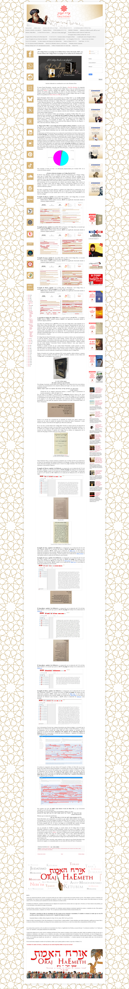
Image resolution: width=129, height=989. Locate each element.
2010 (29, 364)
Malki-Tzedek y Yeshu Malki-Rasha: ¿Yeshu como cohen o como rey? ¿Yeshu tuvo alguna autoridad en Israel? (96, 448)
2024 (29, 298)
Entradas (92, 51)
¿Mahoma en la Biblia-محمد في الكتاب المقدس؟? (90, 30)
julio (29, 307)
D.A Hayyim (43, 848)
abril (30, 338)
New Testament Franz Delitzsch (73, 848)
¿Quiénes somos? (37, 27)
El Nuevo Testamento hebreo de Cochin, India (61, 45)
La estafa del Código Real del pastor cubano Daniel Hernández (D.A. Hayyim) (98, 483)
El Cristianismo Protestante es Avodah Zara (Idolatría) (98, 494)
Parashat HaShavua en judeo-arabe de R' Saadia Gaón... (79, 32)
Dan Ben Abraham (72, 87)
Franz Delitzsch (57, 848)
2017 (29, 353)
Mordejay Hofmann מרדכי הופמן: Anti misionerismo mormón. (38, 45)
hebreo (54, 832)
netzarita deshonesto (64, 848)
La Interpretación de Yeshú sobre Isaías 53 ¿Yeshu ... (31, 333)
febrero (30, 341)
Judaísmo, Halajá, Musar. (31, 32)
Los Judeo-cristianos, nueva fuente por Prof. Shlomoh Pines (50, 41)
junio (30, 308)
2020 (29, 348)
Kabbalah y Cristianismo (73, 30)
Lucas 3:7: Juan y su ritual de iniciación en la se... (31, 321)
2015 (29, 356)
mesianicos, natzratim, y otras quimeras (33, 30)
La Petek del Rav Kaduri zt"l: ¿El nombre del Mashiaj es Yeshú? (98, 426)
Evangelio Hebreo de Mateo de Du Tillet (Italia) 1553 (36, 36)
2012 (29, 361)
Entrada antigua (81, 854)
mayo (30, 310)
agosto (30, 305)
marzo (30, 340)
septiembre (31, 302)
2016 (29, 354)
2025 (29, 296)
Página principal (28, 27)
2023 (29, 300)
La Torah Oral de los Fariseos (44, 32)
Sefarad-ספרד (75, 45)
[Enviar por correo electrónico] (53, 847)
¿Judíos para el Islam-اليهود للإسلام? (59, 32)
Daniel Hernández (48, 848)
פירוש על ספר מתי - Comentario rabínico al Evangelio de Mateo (62, 36)
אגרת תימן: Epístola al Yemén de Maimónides (35, 43)
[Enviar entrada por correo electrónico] (51, 846)
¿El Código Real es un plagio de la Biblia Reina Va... (31, 314)
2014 (29, 358)
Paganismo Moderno (47, 30)
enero (30, 343)
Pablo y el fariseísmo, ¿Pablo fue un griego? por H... (31, 327)
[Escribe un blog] (54, 847)
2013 (29, 359)
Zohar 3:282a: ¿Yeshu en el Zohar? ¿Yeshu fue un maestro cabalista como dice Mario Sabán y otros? (96, 414)
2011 (29, 362)
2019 (29, 350)
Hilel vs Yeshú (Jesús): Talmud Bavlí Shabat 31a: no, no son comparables (98, 436)
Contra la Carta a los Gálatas (88, 39)
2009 (29, 365)
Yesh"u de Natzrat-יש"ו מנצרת (66, 27)
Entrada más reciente (41, 854)
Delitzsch (65, 455)
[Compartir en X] (56, 847)
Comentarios (92, 53)
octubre (30, 301)
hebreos (45, 90)
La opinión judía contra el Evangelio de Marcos (86, 36)
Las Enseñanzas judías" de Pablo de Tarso (82, 27)
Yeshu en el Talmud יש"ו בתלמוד (70, 41)
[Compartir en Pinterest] (58, 847)
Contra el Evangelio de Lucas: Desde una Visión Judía (36, 39)
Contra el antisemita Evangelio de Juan (57, 39)
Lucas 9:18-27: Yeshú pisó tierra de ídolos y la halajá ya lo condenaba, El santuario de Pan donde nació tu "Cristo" (96, 390)
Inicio (62, 854)
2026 (29, 295)
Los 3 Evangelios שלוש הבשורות (73, 39)
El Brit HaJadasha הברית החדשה (59, 30)
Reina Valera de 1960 (55, 94)
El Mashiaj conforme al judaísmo (75, 43)
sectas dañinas (50, 849)
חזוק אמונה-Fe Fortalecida (31, 41)
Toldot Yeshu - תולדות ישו (84, 41)
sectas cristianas (44, 849)
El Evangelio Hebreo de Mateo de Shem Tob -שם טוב (79, 34)
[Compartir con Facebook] (57, 847)
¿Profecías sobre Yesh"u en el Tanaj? (50, 27)
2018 (29, 351)
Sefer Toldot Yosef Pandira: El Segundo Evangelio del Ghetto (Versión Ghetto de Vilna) (98, 402)
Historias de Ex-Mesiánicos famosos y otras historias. (56, 43)
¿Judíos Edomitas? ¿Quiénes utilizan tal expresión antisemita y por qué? (98, 472)
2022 (29, 345)
